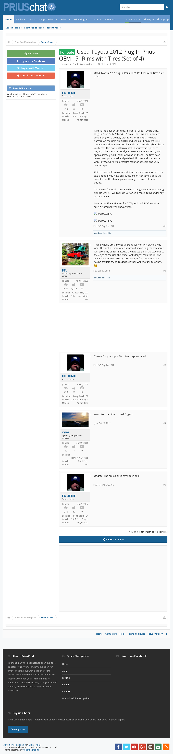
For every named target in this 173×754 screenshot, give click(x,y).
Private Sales (78, 64)
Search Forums (14, 27)
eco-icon (98, 233)
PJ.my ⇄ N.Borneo (79, 457)
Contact (66, 691)
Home (99, 633)
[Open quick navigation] (164, 42)
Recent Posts (53, 27)
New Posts (110, 19)
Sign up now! (31, 53)
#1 (164, 226)
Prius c (64, 19)
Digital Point (34, 744)
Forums (9, 19)
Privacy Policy (155, 633)
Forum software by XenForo (30, 747)
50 (82, 288)
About (65, 671)
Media (19, 19)
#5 (164, 484)
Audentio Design (31, 749)
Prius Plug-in (81, 19)
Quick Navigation (81, 698)
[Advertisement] (129, 101)
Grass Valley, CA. (80, 292)
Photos (65, 684)
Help (122, 633)
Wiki (31, 19)
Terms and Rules (136, 633)
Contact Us (111, 633)
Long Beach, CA (80, 113)
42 (66, 450)
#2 (164, 271)
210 (66, 108)
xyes (65, 432)
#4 (164, 423)
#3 (164, 365)
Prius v (51, 19)
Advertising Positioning (15, 744)
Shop (42, 19)
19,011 (66, 288)
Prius (96, 19)
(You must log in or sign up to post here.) (148, 531)
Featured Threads (34, 27)
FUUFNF (99, 64)
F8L (65, 270)
